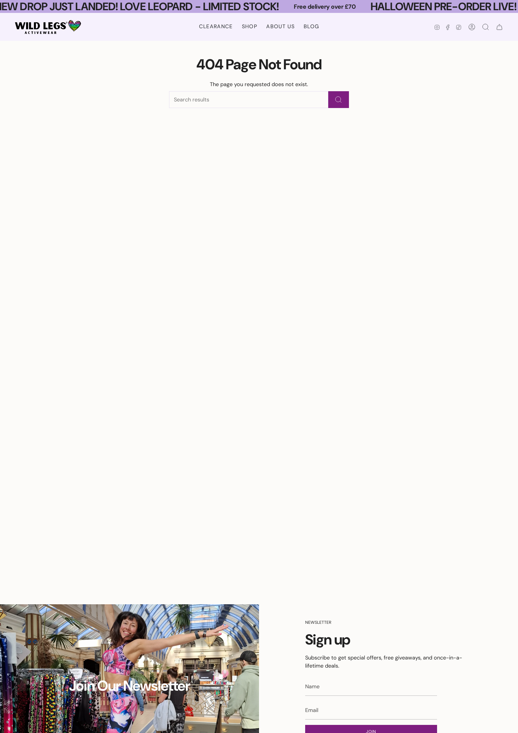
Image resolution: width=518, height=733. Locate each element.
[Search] (338, 99)
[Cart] (499, 27)
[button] (249, 27)
